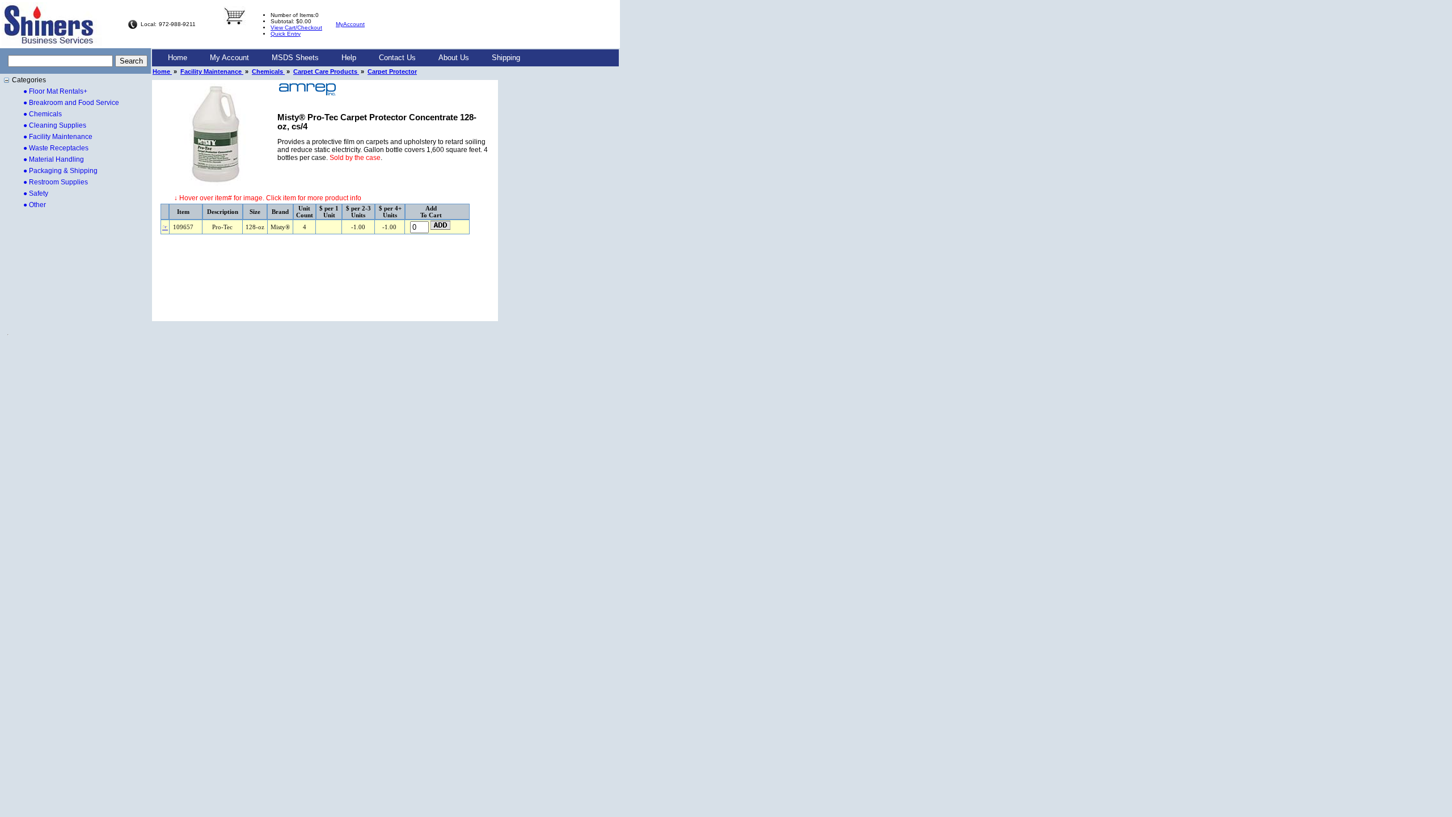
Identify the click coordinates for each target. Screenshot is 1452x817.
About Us (453, 57)
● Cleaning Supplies (54, 125)
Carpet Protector (392, 71)
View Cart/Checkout (296, 27)
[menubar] (344, 58)
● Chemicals (42, 114)
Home (177, 57)
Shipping (506, 57)
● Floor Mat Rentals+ (55, 91)
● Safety (35, 193)
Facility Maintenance (211, 71)
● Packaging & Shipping (60, 171)
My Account (229, 57)
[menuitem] (178, 58)
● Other (34, 205)
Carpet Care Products (326, 71)
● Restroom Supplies (55, 182)
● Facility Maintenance (57, 137)
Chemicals (268, 71)
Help (348, 57)
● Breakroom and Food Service (71, 103)
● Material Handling (53, 159)
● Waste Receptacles (55, 148)
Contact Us (397, 57)
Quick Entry (286, 34)
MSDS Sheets (295, 57)
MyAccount (350, 24)
